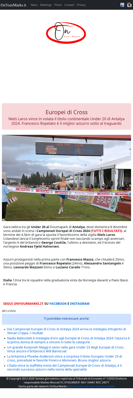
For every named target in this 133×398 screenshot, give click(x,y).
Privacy (81, 5)
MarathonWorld (78, 386)
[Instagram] (129, 4)
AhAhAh (110, 386)
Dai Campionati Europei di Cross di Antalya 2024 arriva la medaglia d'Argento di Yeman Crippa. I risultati (66, 331)
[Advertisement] (66, 77)
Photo (58, 5)
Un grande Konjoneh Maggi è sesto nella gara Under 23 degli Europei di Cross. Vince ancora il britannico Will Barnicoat (65, 349)
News (34, 5)
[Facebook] (122, 4)
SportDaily (96, 386)
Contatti (69, 5)
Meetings (46, 5)
